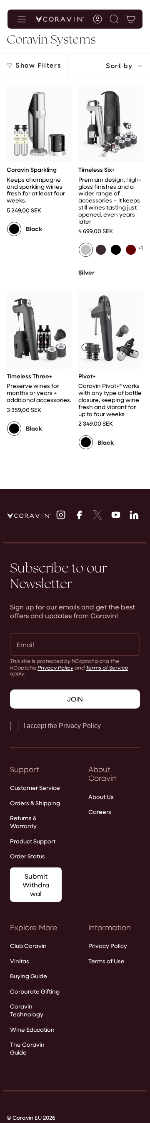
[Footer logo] (29, 516)
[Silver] (86, 250)
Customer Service (35, 788)
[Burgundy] (131, 250)
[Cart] (130, 19)
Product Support (32, 841)
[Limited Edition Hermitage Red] (101, 250)
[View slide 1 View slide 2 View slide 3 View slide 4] (39, 123)
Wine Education (32, 1029)
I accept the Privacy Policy (62, 725)
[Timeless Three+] (39, 329)
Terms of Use (106, 961)
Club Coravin (28, 946)
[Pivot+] (110, 329)
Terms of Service (107, 667)
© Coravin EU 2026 (31, 1117)
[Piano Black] (116, 250)
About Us (101, 797)
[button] (114, 19)
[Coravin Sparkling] (39, 123)
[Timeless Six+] (110, 123)
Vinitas (19, 961)
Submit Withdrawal (35, 885)
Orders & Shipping (35, 803)
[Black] (14, 229)
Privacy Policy (55, 667)
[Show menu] (21, 19)
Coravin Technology (26, 1010)
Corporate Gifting (35, 991)
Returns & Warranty (23, 822)
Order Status (27, 856)
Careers (99, 812)
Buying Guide (28, 976)
